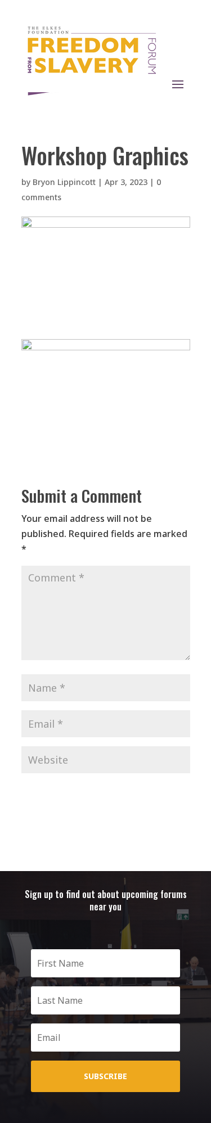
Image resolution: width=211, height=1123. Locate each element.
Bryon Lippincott (64, 182)
